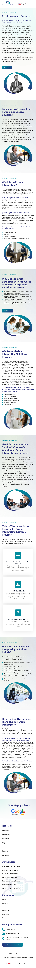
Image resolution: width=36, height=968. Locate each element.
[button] (33, 4)
